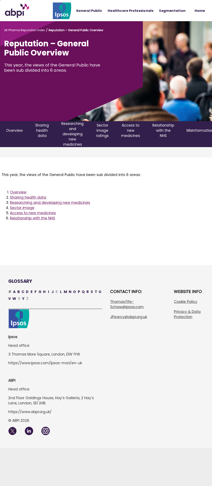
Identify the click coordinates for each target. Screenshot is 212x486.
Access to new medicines (33, 212)
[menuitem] (89, 10)
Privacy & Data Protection (187, 314)
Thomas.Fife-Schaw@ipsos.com (127, 304)
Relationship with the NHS (32, 218)
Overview (18, 192)
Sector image (22, 207)
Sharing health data (28, 197)
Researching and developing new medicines (50, 202)
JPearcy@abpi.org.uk (128, 316)
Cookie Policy (185, 301)
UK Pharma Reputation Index (24, 30)
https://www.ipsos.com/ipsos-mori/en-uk (45, 363)
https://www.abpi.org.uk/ (30, 411)
